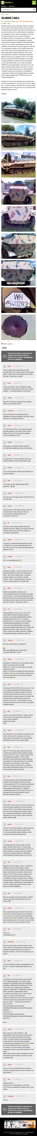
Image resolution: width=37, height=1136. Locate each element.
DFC (8, 522)
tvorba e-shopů (17, 1133)
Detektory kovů (17, 1132)
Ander (8, 480)
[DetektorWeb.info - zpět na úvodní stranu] (7, 2)
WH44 (8, 960)
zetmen (9, 425)
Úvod (2, 14)
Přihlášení (3, 6)
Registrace (11, 6)
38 (10, 23)
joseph (9, 684)
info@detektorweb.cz (30, 1132)
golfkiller (9, 493)
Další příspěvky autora (27, 21)
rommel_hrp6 (10, 410)
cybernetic (10, 640)
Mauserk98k (10, 941)
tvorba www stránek (24, 1133)
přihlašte (18, 359)
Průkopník (10, 556)
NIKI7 (8, 776)
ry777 (8, 609)
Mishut (9, 588)
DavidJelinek (10, 1096)
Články (7, 14)
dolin (8, 711)
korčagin (9, 841)
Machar (9, 366)
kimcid (9, 383)
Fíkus (8, 747)
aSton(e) (17, 21)
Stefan (9, 567)
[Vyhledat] (34, 10)
